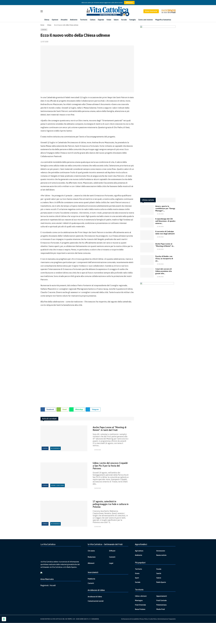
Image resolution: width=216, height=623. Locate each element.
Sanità (158, 573)
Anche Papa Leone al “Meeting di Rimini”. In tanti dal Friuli (109, 428)
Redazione (92, 557)
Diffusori (112, 551)
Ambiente (138, 555)
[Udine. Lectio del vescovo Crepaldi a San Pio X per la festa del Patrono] (63, 475)
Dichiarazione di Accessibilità (130, 619)
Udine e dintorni (57, 485)
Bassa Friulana (140, 609)
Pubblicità (91, 579)
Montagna (139, 600)
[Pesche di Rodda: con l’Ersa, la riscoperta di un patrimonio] (147, 260)
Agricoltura (139, 551)
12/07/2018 (44, 42)
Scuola (158, 569)
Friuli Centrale (161, 600)
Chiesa (44, 29)
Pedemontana (161, 605)
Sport (137, 578)
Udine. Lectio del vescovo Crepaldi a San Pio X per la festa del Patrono (110, 466)
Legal (111, 563)
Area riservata (151, 11)
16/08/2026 (97, 526)
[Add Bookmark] (133, 41)
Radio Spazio (161, 582)
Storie (137, 573)
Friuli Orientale (140, 605)
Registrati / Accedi (48, 585)
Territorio (138, 569)
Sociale (137, 582)
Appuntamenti (161, 596)
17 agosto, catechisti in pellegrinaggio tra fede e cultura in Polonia (110, 504)
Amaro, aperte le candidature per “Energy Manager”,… (165, 208)
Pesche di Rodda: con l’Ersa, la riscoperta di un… (164, 258)
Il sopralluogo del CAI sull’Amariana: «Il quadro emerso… (165, 221)
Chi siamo (91, 551)
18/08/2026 (97, 488)
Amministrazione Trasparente (167, 619)
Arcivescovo (160, 551)
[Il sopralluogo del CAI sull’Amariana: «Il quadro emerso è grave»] (147, 222)
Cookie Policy (153, 619)
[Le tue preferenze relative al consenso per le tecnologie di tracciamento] (4, 619)
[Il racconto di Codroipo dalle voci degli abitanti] (147, 235)
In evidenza (55, 448)
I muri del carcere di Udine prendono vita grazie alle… (163, 271)
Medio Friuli (160, 609)
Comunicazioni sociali (96, 601)
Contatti (112, 557)
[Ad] (87, 356)
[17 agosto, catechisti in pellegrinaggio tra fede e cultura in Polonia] (63, 514)
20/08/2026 (97, 450)
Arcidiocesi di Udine (95, 597)
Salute (158, 578)
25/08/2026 (160, 214)
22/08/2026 (160, 237)
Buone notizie (161, 555)
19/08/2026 (160, 276)
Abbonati (129, 2)
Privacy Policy (144, 619)
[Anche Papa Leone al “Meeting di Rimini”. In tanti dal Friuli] (63, 438)
